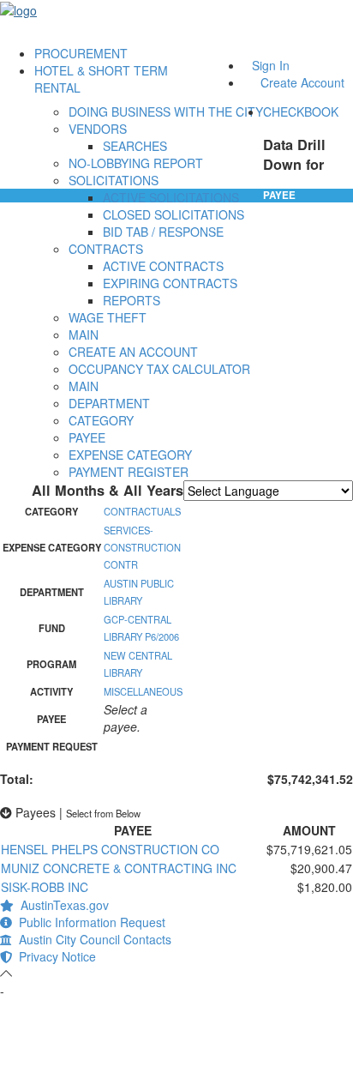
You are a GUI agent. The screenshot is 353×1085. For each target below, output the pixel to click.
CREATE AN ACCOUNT (133, 351)
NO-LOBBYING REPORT (136, 163)
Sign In (271, 65)
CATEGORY (101, 420)
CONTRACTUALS (142, 511)
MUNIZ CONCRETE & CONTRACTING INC (118, 868)
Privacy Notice (54, 956)
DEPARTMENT (109, 403)
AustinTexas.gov (61, 904)
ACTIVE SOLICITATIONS (171, 197)
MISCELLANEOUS (143, 691)
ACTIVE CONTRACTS (163, 265)
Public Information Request (88, 922)
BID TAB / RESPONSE (163, 231)
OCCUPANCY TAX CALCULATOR (159, 368)
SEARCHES (135, 145)
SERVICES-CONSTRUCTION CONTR (142, 547)
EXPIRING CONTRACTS (170, 283)
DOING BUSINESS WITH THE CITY (166, 111)
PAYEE (87, 437)
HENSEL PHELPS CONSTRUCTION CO (110, 849)
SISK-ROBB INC (44, 886)
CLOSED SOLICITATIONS (173, 214)
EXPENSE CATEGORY (130, 454)
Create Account (302, 82)
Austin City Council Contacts (91, 939)
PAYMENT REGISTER (128, 471)
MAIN (84, 334)
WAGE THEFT (108, 317)
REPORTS (131, 300)
